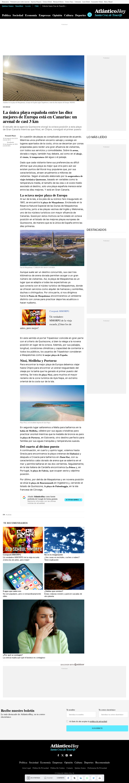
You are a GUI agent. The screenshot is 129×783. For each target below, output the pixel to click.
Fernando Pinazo (10, 136)
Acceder (28, 6)
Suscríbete (19, 6)
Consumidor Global (97, 2)
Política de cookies (58, 768)
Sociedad (18, 15)
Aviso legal (26, 768)
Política (6, 15)
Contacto (70, 768)
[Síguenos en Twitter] (62, 755)
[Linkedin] (80, 777)
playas (8, 514)
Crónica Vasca (69, 2)
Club (37, 6)
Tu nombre (70, 710)
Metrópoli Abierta (58, 2)
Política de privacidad (41, 768)
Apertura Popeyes (36, 2)
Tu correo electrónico (107, 710)
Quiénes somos (80, 768)
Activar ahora (72, 500)
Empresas (45, 15)
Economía (31, 15)
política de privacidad (98, 721)
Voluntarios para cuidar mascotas (19, 2)
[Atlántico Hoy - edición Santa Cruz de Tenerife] (110, 13)
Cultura (68, 15)
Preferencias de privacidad (97, 768)
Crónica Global (47, 2)
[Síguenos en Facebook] (58, 755)
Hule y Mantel (108, 2)
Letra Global (86, 2)
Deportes (80, 15)
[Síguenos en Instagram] (67, 755)
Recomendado (102, 762)
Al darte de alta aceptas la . (88, 721)
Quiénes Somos (7, 6)
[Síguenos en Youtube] (71, 755)
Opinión (57, 15)
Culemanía (78, 2)
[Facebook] (68, 777)
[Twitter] (74, 777)
